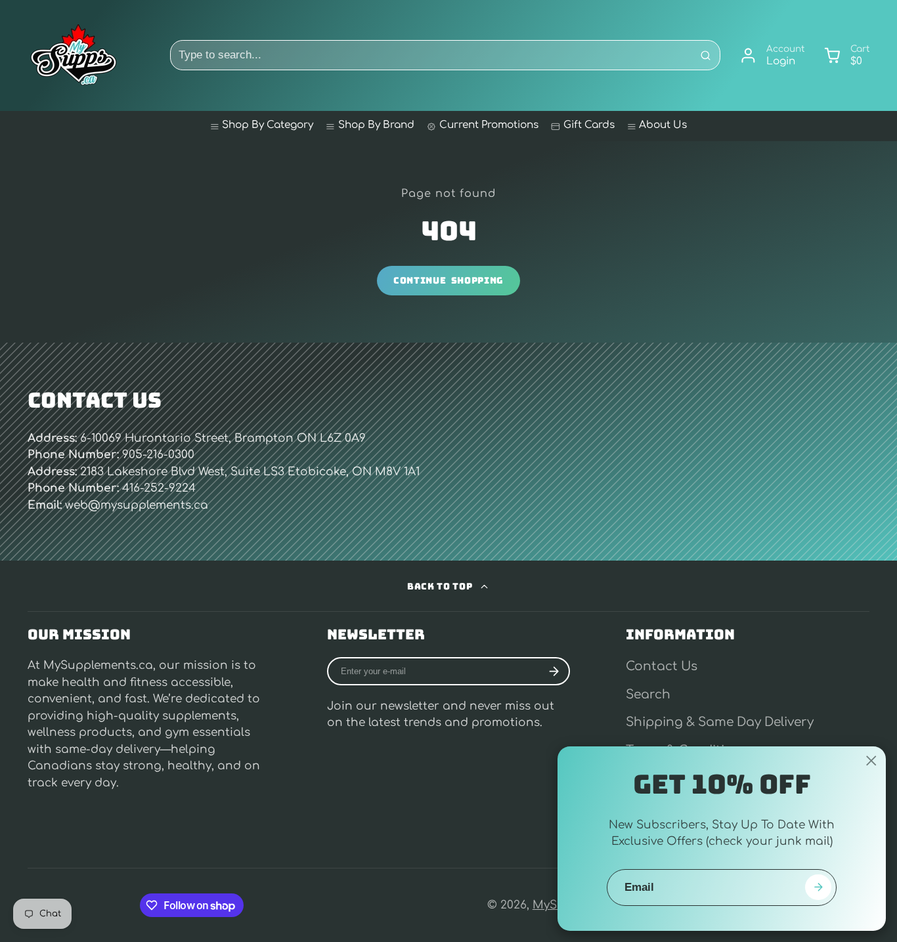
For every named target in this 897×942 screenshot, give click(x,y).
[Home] (74, 55)
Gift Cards (589, 125)
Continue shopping (448, 280)
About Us (663, 125)
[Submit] (818, 887)
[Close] (871, 760)
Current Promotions (488, 125)
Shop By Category (267, 125)
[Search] (705, 55)
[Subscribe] (553, 671)
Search (648, 694)
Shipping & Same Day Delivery (720, 722)
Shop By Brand (376, 125)
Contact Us (661, 666)
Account (771, 56)
